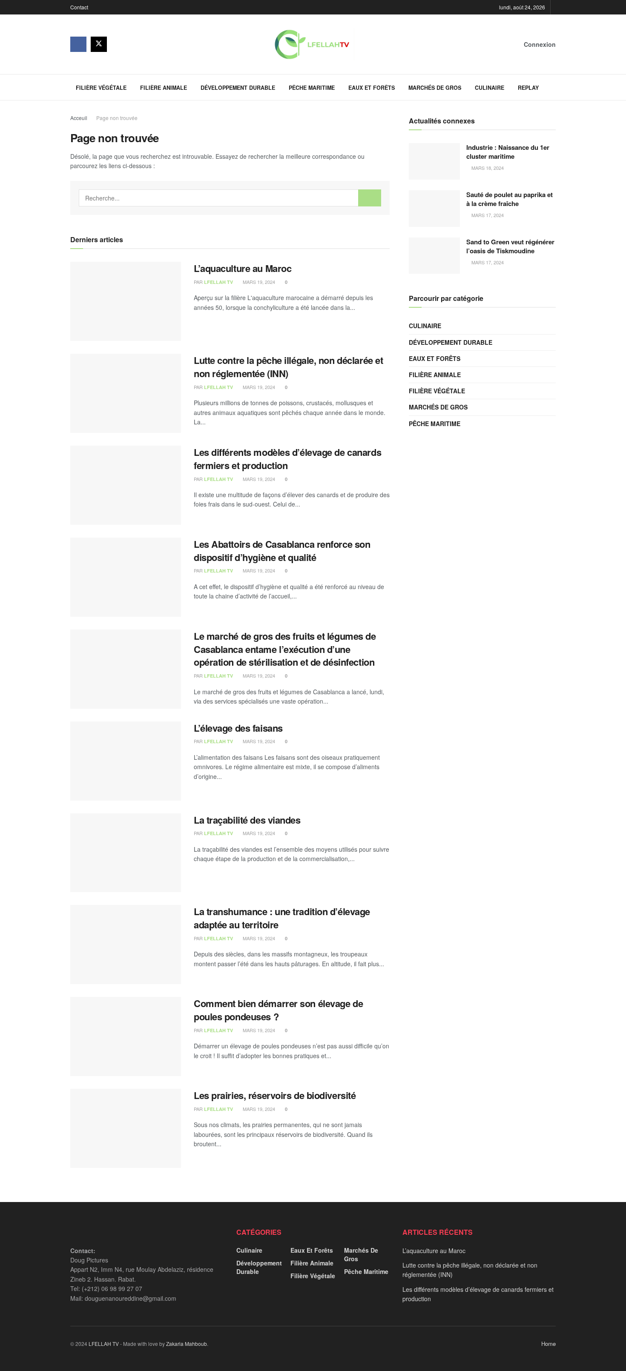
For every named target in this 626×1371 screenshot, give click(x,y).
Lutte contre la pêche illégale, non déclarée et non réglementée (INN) (288, 366)
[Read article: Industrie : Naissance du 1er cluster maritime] (434, 161)
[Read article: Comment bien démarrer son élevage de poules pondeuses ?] (125, 1036)
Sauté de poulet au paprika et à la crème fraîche (509, 199)
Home (548, 1344)
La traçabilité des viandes (247, 820)
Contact (79, 7)
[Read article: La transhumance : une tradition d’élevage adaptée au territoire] (125, 944)
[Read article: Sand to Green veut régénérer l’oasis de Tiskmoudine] (434, 256)
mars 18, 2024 (487, 167)
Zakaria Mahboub (186, 1343)
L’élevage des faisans (238, 728)
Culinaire (489, 88)
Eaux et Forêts (371, 88)
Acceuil (78, 117)
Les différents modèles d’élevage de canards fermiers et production (287, 458)
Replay (528, 88)
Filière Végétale (101, 88)
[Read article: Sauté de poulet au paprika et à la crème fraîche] (434, 208)
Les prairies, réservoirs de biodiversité (275, 1095)
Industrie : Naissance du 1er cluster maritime (507, 152)
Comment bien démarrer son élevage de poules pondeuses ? (278, 1009)
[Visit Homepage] (311, 44)
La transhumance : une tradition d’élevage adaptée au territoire (282, 917)
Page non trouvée (117, 117)
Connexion (539, 44)
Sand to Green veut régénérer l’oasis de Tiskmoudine (510, 246)
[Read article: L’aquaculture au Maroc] (125, 301)
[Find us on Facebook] (78, 44)
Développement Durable (238, 88)
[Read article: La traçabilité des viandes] (125, 853)
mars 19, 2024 (258, 281)
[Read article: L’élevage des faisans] (125, 761)
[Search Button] (552, 87)
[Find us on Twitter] (99, 44)
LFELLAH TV (218, 282)
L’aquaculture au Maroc (242, 268)
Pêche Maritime (312, 88)
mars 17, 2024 (487, 215)
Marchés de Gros (434, 88)
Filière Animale (163, 88)
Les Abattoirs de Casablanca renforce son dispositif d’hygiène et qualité (282, 550)
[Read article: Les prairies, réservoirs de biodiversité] (125, 1128)
